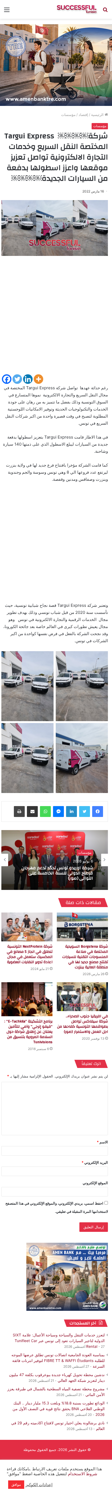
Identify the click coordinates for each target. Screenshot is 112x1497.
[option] (54, 860)
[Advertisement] (56, 317)
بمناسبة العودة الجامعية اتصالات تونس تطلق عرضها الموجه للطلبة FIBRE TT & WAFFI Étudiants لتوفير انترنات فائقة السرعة (58, 1361)
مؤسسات (68, 114)
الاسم (102, 1142)
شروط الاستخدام (82, 1473)
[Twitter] (17, 379)
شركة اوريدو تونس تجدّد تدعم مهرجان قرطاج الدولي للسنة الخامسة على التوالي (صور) (57, 873)
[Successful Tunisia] (76, 9)
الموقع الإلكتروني (95, 1183)
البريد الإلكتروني (95, 1162)
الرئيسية (98, 114)
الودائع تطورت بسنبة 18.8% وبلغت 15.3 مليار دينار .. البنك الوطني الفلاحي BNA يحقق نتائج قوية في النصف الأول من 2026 (59, 1409)
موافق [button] (16, 1484)
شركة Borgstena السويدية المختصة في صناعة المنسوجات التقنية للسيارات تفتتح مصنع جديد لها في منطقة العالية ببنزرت (85, 957)
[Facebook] (6, 379)
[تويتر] (84, 811)
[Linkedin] (28, 379)
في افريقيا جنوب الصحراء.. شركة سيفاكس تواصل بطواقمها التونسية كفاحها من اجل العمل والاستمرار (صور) (82, 1024)
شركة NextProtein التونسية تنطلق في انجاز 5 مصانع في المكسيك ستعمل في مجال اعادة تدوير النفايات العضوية (29, 954)
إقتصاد (83, 114)
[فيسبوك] (97, 811)
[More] (38, 379)
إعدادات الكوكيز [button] (39, 1484)
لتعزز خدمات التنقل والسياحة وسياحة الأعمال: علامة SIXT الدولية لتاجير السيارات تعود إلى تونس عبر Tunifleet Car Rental (59, 1341)
